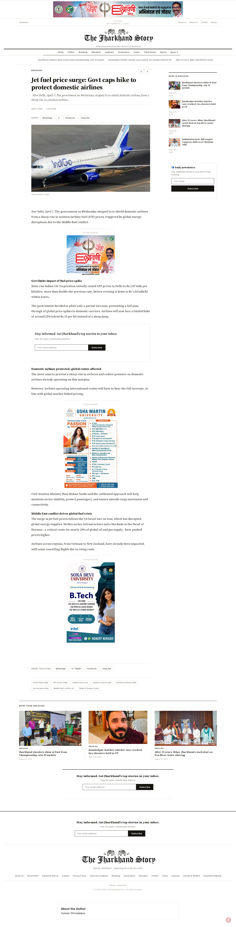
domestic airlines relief (126, 682)
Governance (124, 52)
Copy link (85, 118)
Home (61, 52)
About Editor (33, 876)
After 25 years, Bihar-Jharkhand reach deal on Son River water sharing (198, 123)
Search (214, 22)
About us (182, 22)
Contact (204, 22)
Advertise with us (50, 876)
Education (96, 52)
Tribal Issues (150, 52)
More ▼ (174, 52)
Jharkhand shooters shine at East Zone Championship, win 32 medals (71, 59)
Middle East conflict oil (64, 688)
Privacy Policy (79, 876)
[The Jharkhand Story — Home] (118, 35)
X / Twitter (76, 668)
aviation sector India (102, 682)
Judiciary (109, 52)
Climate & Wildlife (191, 876)
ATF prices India (60, 682)
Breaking (83, 52)
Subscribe (97, 347)
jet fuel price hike (40, 688)
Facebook (70, 118)
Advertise (193, 22)
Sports (163, 52)
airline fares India (40, 682)
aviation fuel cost (80, 682)
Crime (137, 52)
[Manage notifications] (228, 919)
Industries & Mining (212, 876)
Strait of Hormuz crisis (89, 688)
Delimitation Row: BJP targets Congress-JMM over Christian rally (197, 142)
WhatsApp (47, 118)
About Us (19, 876)
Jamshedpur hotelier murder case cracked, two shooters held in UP (139, 59)
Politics (71, 52)
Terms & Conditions (99, 876)
